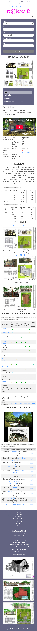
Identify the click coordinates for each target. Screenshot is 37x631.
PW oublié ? (19, 526)
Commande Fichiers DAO (19, 549)
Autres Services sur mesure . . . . (19, 551)
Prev (6, 82)
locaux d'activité (14, 464)
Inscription (19, 523)
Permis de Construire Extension (19, 545)
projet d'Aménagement (14, 475)
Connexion (22, 1)
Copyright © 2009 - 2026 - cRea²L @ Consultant (18, 629)
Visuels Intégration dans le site (4, 364)
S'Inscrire (29, 1)
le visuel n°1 (11, 492)
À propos (7, 1)
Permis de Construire (19, 542)
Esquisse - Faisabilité (19, 540)
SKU (4, 32)
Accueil (19, 512)
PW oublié (18, 3)
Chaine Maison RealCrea (19, 519)
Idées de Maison (19, 517)
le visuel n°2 (11, 498)
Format (5, 27)
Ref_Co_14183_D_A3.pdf (29, 152)
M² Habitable (7, 38)
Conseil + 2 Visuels (19, 533)
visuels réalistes (14, 452)
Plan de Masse (5, 333)
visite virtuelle (12, 466)
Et (4, 43)
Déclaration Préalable (19, 538)
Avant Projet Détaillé (19, 536)
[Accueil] (18, 11)
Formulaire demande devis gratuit (14, 504)
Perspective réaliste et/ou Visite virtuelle (19, 547)
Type (4, 21)
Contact (14, 1)
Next (30, 69)
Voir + (12, 403)
